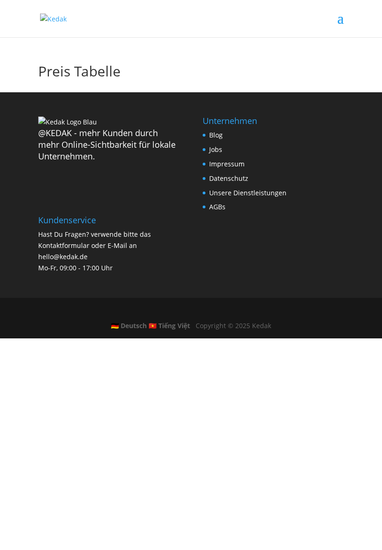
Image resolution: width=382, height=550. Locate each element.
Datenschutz (228, 178)
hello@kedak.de (63, 256)
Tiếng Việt (169, 325)
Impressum (227, 163)
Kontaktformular (63, 245)
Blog (216, 135)
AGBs (217, 206)
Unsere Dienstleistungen (247, 192)
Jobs (215, 149)
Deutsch (129, 325)
